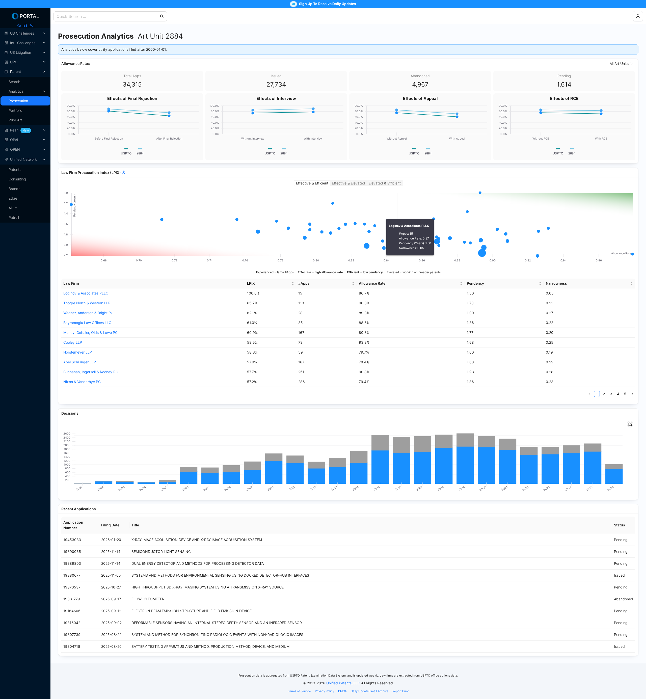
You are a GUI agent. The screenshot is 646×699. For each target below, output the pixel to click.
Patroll (14, 217)
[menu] (25, 91)
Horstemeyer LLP (77, 352)
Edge (13, 198)
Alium (13, 208)
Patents (15, 169)
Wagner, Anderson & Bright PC (88, 313)
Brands (14, 188)
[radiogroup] (348, 183)
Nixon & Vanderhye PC (82, 382)
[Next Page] (632, 394)
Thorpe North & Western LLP (87, 303)
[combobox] (108, 16)
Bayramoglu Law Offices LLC (87, 322)
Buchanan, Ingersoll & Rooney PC (90, 372)
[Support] (25, 25)
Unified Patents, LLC (343, 683)
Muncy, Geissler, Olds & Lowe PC (90, 332)
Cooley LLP (72, 342)
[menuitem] (25, 33)
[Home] (19, 25)
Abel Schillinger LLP (79, 362)
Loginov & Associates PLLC (85, 293)
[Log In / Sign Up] (31, 25)
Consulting (17, 179)
